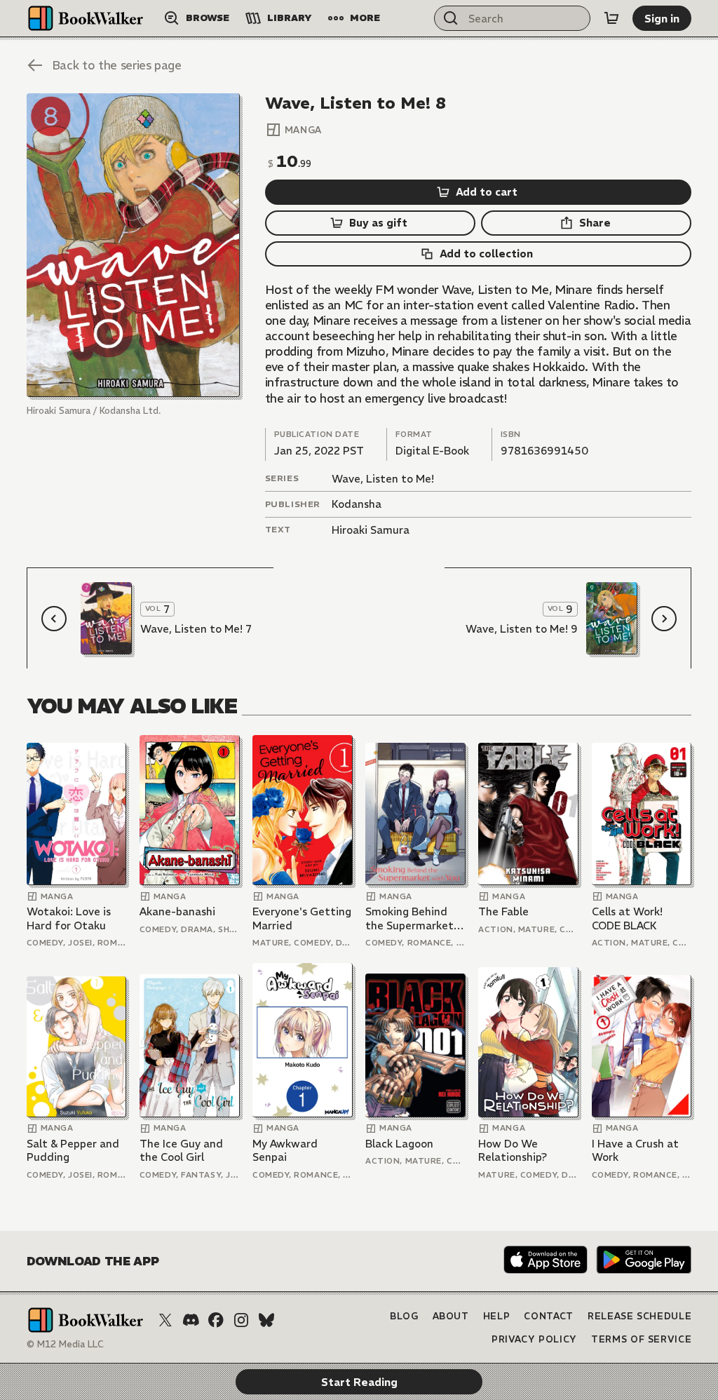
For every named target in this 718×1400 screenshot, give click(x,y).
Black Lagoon (399, 1143)
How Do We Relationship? (512, 1150)
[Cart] (611, 18)
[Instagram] (241, 1320)
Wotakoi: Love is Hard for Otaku (69, 918)
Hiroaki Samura (370, 530)
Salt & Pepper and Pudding (73, 1150)
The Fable (503, 911)
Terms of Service (641, 1339)
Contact (549, 1316)
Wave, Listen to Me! (383, 478)
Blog (404, 1316)
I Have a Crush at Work (635, 1150)
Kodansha (356, 504)
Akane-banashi (177, 911)
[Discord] (190, 1320)
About (451, 1316)
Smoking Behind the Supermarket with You (409, 918)
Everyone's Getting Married (301, 918)
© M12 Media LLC (65, 1344)
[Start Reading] (133, 244)
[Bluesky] (266, 1320)
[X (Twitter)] (165, 1320)
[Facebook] (216, 1320)
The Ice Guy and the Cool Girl (181, 1150)
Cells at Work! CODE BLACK (627, 918)
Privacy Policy (534, 1339)
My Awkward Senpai (285, 1150)
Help (496, 1316)
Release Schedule (639, 1316)
